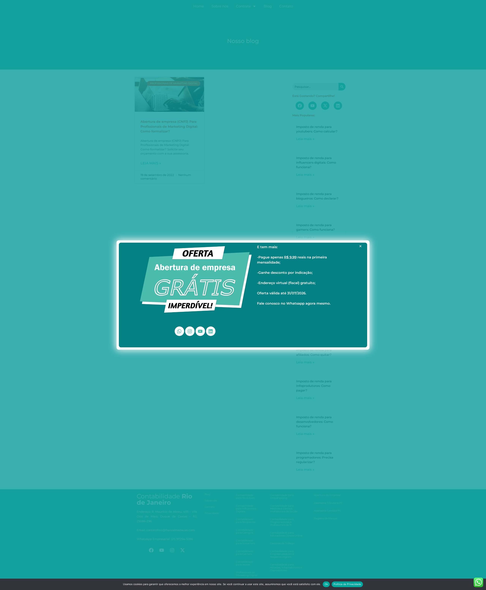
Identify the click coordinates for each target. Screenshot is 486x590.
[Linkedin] (210, 331)
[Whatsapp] (179, 331)
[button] (360, 246)
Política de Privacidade (347, 584)
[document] (243, 295)
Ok (326, 584)
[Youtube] (200, 331)
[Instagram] (190, 331)
